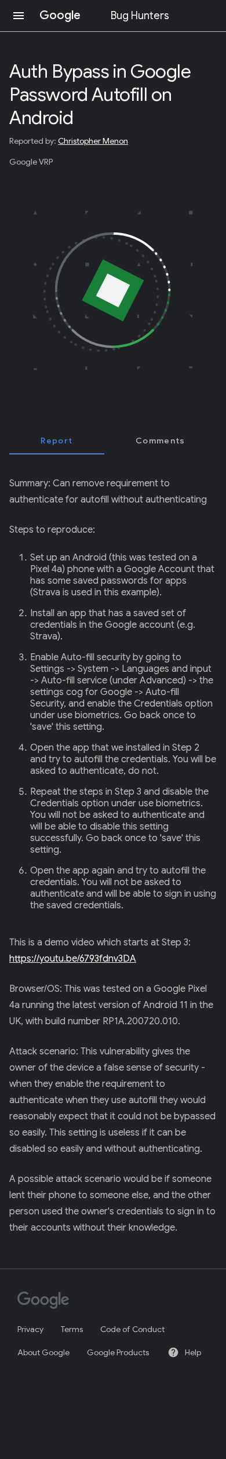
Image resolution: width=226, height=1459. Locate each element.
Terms (72, 1329)
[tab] (56, 440)
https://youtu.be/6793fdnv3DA (72, 959)
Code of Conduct (132, 1329)
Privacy (30, 1329)
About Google (43, 1352)
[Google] (107, 1301)
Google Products (118, 1352)
